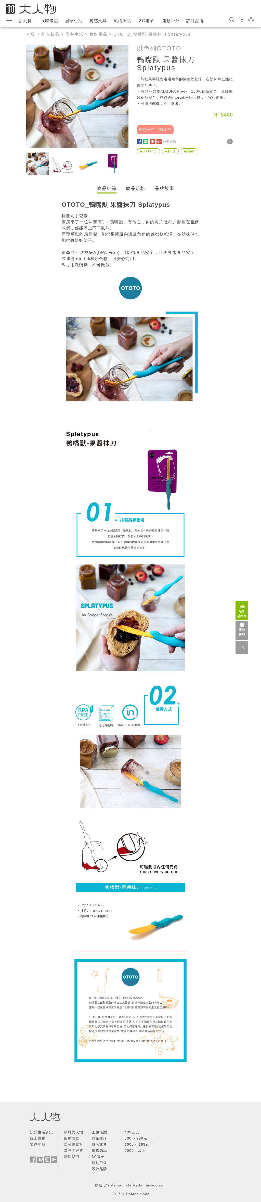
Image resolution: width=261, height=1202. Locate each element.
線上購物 (37, 1138)
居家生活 (74, 21)
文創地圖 (37, 1144)
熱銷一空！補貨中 (155, 129)
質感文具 (98, 21)
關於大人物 (73, 1132)
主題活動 (99, 1132)
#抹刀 (170, 151)
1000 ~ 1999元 (138, 1144)
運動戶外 (171, 21)
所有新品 (50, 34)
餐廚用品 (98, 34)
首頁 (30, 34)
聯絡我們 (71, 1157)
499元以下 (134, 1132)
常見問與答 (73, 1150)
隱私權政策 (73, 1144)
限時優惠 (49, 21)
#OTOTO (148, 151)
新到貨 (25, 21)
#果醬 (189, 151)
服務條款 (71, 1138)
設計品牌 (195, 21)
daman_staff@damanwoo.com (139, 1185)
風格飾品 (122, 21)
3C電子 (146, 21)
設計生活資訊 (41, 1132)
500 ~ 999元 (136, 1138)
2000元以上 (135, 1150)
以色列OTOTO (159, 48)
